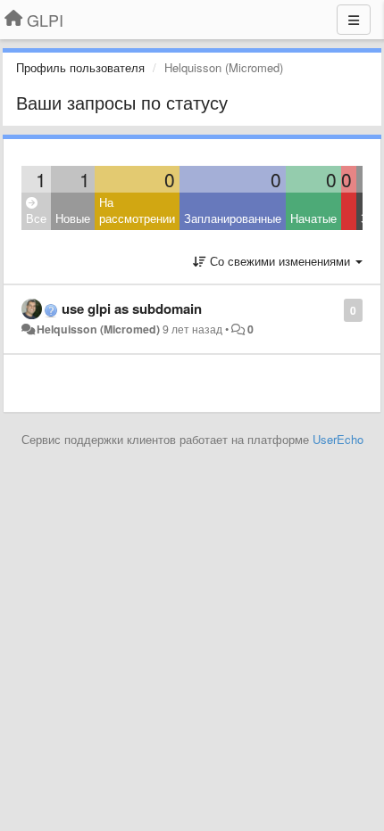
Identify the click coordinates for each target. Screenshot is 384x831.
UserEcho (338, 439)
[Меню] (354, 19)
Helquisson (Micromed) (98, 329)
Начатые (313, 218)
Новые (72, 218)
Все (36, 218)
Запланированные (232, 218)
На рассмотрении (137, 210)
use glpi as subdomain (132, 308)
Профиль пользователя (80, 67)
